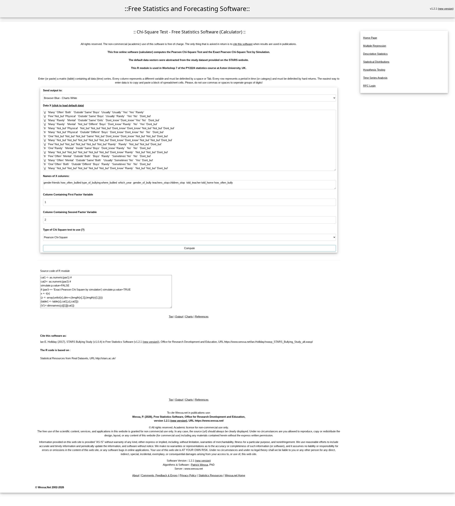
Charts (189, 316)
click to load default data (68, 105)
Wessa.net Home (235, 475)
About (135, 475)
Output (179, 316)
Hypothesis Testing (374, 69)
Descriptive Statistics (375, 53)
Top (171, 316)
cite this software (243, 43)
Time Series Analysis (375, 77)
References (201, 316)
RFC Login (369, 85)
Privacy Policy (188, 475)
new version (446, 8)
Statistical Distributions (376, 61)
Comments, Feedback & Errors (159, 475)
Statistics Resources (211, 475)
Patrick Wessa (199, 464)
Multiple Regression (374, 45)
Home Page (370, 37)
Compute (189, 248)
